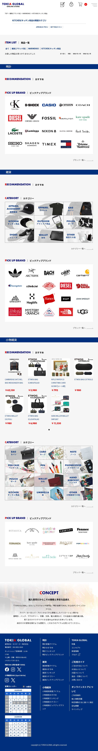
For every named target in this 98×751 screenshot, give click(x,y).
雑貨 (44, 661)
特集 (73, 644)
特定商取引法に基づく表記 (82, 702)
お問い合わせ (77, 679)
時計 (44, 640)
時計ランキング (48, 651)
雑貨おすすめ (47, 669)
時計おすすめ (47, 647)
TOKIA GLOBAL (79, 640)
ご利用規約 (76, 695)
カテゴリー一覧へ (78, 249)
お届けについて (80, 672)
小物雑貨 (46, 687)
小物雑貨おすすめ (49, 695)
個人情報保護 (77, 699)
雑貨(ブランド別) (15, 13)
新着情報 (75, 651)
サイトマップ (77, 709)
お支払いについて (79, 669)
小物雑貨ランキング (50, 698)
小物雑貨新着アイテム (51, 691)
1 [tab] (49, 429)
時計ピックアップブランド (53, 654)
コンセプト (76, 647)
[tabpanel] (49, 393)
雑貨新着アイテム (49, 665)
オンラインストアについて (82, 689)
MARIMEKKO (26, 13)
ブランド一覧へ (79, 160)
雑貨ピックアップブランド (53, 679)
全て (7, 48)
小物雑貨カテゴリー (50, 702)
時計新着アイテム (49, 644)
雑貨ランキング (48, 672)
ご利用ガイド (78, 661)
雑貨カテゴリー (48, 676)
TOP (6, 13)
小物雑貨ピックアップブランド (53, 707)
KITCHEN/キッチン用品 (39, 13)
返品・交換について (80, 676)
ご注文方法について (80, 665)
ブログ (74, 654)
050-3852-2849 (18, 647)
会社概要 (75, 705)
